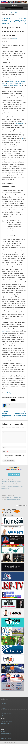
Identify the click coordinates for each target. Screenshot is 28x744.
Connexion (3, 731)
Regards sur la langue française (14, 497)
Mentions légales (5, 723)
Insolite (2, 706)
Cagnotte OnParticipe (14, 474)
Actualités (15, 12)
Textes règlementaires (6, 713)
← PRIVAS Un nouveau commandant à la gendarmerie (6, 21)
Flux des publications (6, 733)
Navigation (14, 5)
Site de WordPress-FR (6, 738)
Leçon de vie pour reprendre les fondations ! (11, 481)
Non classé (3, 710)
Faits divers (3, 703)
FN (22, 138)
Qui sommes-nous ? (5, 720)
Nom (5, 452)
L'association (4, 708)
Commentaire (5, 433)
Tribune (2, 715)
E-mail (5, 447)
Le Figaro (10, 393)
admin (15, 405)
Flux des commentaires (6, 736)
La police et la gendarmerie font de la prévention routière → (20, 21)
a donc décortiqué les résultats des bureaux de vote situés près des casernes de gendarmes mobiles (13, 83)
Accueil (10, 12)
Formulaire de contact (6, 725)
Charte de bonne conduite (7, 721)
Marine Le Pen (19, 123)
